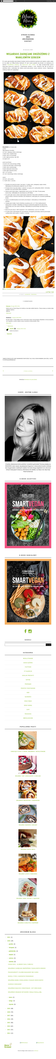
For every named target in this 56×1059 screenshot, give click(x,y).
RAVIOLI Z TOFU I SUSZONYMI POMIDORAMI (20, 976)
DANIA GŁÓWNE (28, 663)
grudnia (11, 944)
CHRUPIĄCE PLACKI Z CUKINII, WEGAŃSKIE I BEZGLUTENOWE (28, 751)
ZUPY (28, 709)
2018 (8, 1012)
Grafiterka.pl (36, 1050)
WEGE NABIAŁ (28, 705)
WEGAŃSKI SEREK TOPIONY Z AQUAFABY (28, 898)
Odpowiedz (8, 313)
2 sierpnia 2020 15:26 (21, 328)
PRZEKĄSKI (28, 684)
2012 (8, 1033)
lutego (11, 1001)
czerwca (11, 958)
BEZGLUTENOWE (28, 658)
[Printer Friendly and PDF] (9, 289)
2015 (8, 1022)
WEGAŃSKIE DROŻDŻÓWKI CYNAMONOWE (28, 800)
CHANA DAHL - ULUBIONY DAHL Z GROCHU (20, 964)
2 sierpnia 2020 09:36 (16, 317)
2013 (8, 1029)
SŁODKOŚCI (28, 294)
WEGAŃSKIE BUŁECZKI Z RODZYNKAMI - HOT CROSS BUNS (24, 988)
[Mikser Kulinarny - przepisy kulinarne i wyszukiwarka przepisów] (8, 1048)
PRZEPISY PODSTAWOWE (28, 688)
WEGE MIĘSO (28, 701)
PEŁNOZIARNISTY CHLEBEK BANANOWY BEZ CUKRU (23, 972)
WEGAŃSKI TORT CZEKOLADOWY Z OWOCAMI (28, 776)
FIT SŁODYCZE (28, 671)
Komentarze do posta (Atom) (30, 379)
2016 (8, 1019)
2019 (8, 1008)
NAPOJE (28, 680)
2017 (8, 1015)
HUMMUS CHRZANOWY (15, 984)
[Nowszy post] (3, 370)
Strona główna (28, 371)
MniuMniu (12, 328)
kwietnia (11, 961)
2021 (8, 937)
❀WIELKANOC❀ (28, 718)
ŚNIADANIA (34, 294)
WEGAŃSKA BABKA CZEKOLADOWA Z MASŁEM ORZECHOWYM (25, 980)
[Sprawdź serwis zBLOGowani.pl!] (24, 1042)
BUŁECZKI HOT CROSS (29, 64)
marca (10, 997)
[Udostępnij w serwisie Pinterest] (53, 292)
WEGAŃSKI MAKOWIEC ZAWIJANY (28, 825)
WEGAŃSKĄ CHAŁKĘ (13, 64)
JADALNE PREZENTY (28, 675)
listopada (11, 947)
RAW (28, 692)
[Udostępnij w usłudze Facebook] (51, 292)
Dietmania (8, 306)
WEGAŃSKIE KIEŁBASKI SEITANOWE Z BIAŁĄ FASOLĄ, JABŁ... (25, 992)
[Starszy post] (52, 370)
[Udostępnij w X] (49, 292)
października (12, 951)
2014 (8, 1026)
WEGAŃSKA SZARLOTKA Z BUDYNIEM (28, 922)
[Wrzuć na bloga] (48, 292)
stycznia (11, 1004)
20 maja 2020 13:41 (15, 306)
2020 (8, 941)
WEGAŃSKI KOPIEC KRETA (28, 849)
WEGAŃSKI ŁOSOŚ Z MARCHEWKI (28, 874)
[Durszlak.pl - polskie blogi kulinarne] (40, 1042)
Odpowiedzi (10, 326)
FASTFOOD (28, 667)
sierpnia (11, 954)
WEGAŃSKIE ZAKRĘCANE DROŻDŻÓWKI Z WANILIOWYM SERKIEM (28, 55)
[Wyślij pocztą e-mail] (46, 292)
